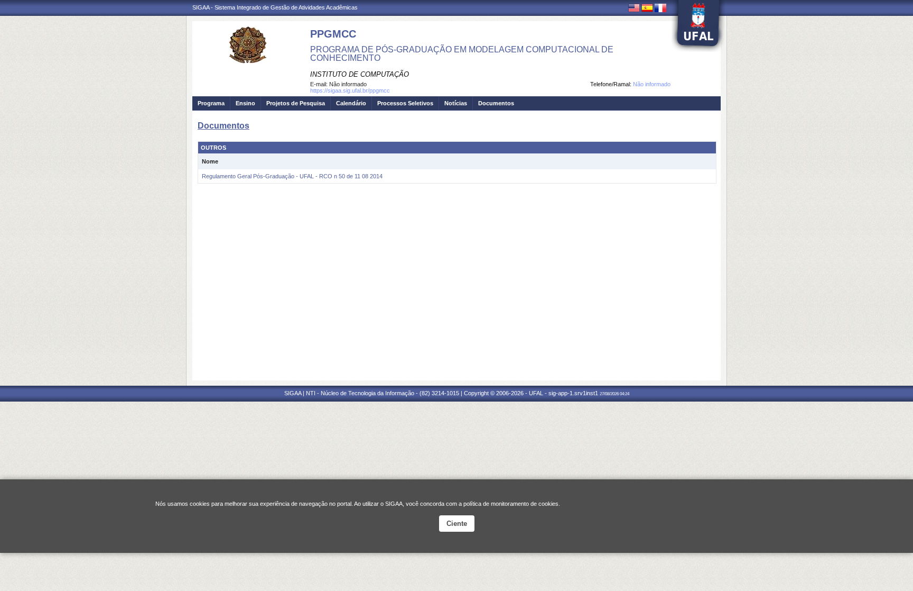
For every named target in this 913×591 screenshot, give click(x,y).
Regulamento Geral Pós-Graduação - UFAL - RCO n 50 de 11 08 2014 (292, 176)
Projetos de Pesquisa (295, 103)
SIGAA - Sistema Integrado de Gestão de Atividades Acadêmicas (275, 7)
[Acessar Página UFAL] (698, 26)
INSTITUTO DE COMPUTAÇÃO (359, 74)
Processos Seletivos (405, 103)
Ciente (456, 524)
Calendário (351, 103)
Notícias (455, 103)
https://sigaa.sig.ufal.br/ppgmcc (350, 90)
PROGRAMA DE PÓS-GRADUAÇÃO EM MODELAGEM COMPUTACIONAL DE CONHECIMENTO (461, 53)
